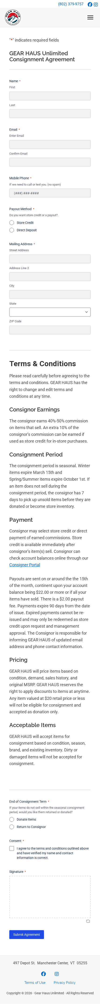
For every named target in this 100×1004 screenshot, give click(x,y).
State (12, 303)
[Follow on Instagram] (96, 4)
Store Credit (25, 223)
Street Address (19, 250)
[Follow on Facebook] (90, 4)
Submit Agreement (26, 934)
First (12, 87)
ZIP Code (15, 321)
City (11, 285)
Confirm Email (18, 153)
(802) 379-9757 (70, 4)
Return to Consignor (31, 827)
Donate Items (26, 819)
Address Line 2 (19, 268)
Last (12, 105)
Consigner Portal (24, 564)
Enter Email (16, 135)
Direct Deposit (27, 230)
